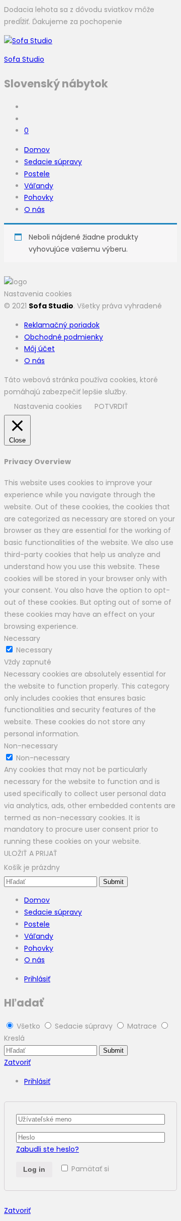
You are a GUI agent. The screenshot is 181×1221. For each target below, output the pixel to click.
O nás (34, 209)
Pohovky (38, 197)
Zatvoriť (17, 1062)
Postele (37, 174)
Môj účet (39, 349)
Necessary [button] (22, 638)
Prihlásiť (37, 979)
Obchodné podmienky (63, 337)
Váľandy (38, 186)
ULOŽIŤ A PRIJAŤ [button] (30, 853)
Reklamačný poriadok (62, 325)
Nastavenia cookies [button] (38, 294)
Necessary (34, 650)
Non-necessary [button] (31, 746)
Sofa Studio (24, 59)
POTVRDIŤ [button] (111, 406)
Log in (34, 1169)
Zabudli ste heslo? (47, 1149)
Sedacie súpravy (53, 162)
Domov (37, 150)
